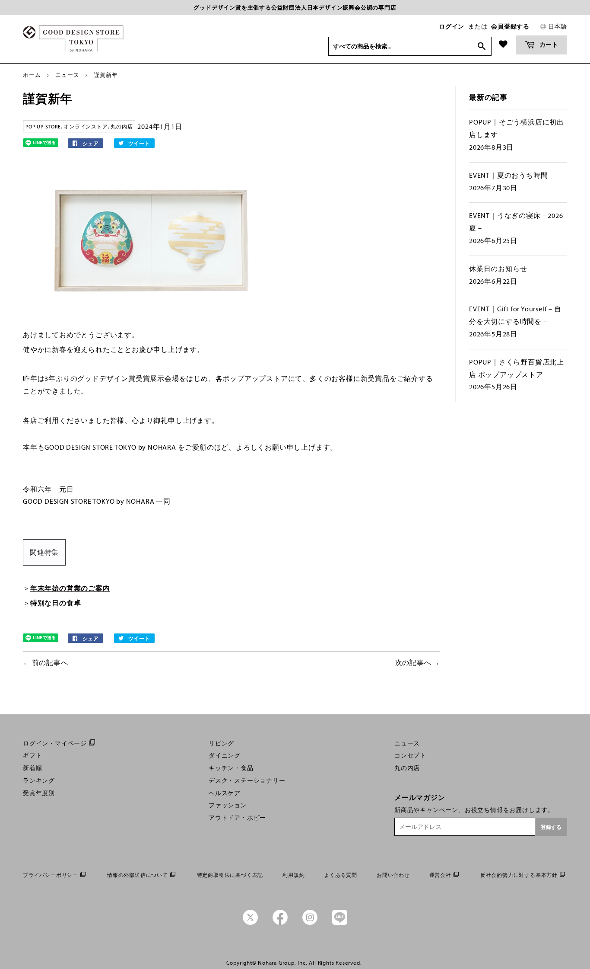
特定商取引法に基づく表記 (230, 875)
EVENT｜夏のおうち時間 (508, 175)
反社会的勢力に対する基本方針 (519, 875)
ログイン (451, 26)
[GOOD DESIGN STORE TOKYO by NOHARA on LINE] (339, 923)
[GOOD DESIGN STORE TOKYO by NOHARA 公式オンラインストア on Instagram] (309, 923)
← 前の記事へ (45, 662)
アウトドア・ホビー (237, 818)
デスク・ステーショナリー (247, 780)
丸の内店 (122, 126)
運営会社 (440, 875)
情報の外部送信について (137, 875)
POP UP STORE (43, 126)
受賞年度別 (39, 793)
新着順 (32, 768)
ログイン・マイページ (55, 743)
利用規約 (293, 875)
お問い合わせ (393, 875)
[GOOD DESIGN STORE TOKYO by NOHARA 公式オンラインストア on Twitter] (250, 923)
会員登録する (510, 26)
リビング (221, 743)
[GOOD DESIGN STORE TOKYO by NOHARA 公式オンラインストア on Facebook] (280, 923)
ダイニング (225, 755)
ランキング (39, 780)
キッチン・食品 (231, 768)
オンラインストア (85, 126)
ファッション (228, 805)
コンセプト (410, 755)
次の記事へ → (418, 662)
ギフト (32, 755)
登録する (551, 827)
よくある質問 (340, 875)
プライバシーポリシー (50, 875)
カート (548, 44)
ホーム (32, 74)
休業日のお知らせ (498, 268)
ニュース (67, 74)
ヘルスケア (225, 793)
